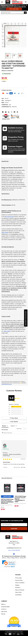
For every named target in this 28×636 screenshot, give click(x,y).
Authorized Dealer (5, 606)
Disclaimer (17, 587)
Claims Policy (18, 592)
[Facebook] (3, 112)
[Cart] (26, 1)
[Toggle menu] (2, 2)
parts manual (5, 232)
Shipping (17, 585)
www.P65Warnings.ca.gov (7, 384)
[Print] (8, 112)
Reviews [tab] (4, 425)
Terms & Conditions (19, 582)
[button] (22, 467)
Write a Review (14, 418)
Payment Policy (19, 580)
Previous (1, 496)
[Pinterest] (17, 112)
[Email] (6, 112)
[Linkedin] (14, 112)
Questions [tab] (13, 425)
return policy (7, 331)
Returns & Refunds (19, 590)
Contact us (3, 609)
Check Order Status (14, 9)
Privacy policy (18, 578)
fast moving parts (9, 216)
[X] (11, 112)
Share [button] (6, 467)
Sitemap (3, 614)
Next (26, 496)
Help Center (4, 611)
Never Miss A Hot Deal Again (25, 318)
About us (3, 604)
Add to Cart (7, 496)
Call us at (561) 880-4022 (20, 7)
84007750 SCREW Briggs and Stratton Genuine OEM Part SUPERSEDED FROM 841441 (7, 501)
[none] (14, 35)
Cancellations (18, 594)
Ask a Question (14, 421)
